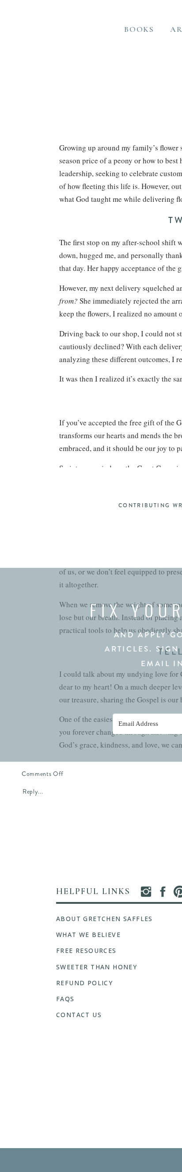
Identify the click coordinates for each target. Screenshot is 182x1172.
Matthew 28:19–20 (119, 481)
